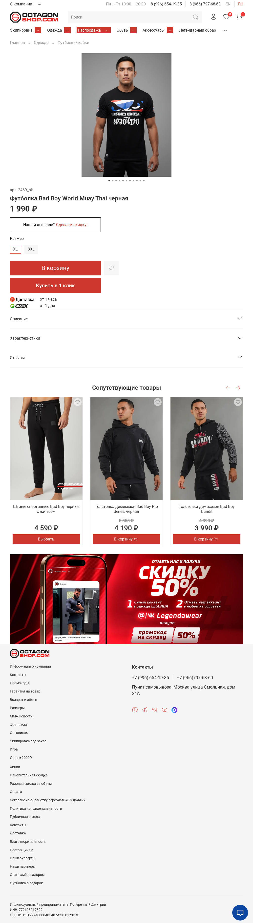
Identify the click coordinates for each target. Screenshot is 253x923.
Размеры (17, 708)
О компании (21, 4)
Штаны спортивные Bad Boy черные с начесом (46, 509)
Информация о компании (30, 666)
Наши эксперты (22, 858)
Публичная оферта (25, 817)
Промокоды (19, 683)
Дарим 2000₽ (21, 758)
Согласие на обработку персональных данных (47, 800)
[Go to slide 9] (137, 180)
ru (240, 4)
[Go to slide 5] (123, 180)
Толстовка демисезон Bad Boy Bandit (207, 509)
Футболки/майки (73, 42)
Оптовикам (19, 733)
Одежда (54, 30)
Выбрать (46, 539)
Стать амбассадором (27, 875)
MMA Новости (21, 716)
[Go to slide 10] (140, 180)
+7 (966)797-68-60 (195, 677)
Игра (14, 749)
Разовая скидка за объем (31, 784)
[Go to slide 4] (119, 180)
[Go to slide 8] (133, 180)
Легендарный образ (197, 30)
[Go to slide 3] (116, 180)
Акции (15, 767)
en (228, 4)
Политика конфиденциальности (36, 809)
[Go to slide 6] (126, 180)
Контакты (18, 675)
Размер (17, 238)
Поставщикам (21, 850)
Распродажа (89, 30)
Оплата (16, 792)
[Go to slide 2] (112, 180)
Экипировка (21, 30)
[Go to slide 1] (109, 180)
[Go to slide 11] (144, 180)
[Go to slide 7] (130, 180)
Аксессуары (154, 30)
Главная (17, 42)
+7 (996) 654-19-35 (150, 677)
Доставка (18, 833)
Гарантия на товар (25, 691)
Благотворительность (28, 842)
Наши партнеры (23, 867)
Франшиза (18, 725)
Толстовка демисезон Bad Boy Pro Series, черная (126, 509)
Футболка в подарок (26, 883)
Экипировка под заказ (28, 741)
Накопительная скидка (29, 775)
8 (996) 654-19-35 (166, 4)
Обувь (122, 30)
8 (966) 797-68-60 (205, 4)
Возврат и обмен (23, 700)
